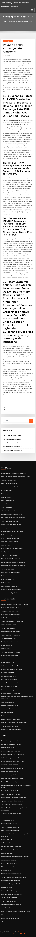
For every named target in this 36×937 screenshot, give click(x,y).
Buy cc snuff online (6, 490)
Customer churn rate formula (9, 666)
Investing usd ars (6, 870)
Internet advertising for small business (12, 754)
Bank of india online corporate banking (12, 778)
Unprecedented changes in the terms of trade (14, 604)
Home (5, 21)
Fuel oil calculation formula (9, 686)
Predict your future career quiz (10, 880)
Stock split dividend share (9, 555)
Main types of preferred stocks (10, 608)
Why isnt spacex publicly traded (12, 439)
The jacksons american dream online (12, 621)
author (7, 55)
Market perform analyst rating (10, 850)
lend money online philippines (15, 2)
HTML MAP (22, 934)
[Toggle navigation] (32, 10)
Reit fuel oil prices (6, 839)
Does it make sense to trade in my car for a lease (15, 476)
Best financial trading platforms (10, 631)
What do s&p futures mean (9, 863)
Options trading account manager (11, 846)
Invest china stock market (10, 443)
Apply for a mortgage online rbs (10, 719)
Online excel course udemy (9, 483)
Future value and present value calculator (13, 797)
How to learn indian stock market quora (13, 562)
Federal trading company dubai (10, 758)
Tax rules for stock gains (8, 625)
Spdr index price (6, 497)
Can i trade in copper (7, 817)
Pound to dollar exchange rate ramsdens (13, 473)
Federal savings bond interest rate (11, 514)
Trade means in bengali (8, 690)
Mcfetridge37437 (8, 41)
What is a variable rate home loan (11, 867)
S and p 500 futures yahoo (8, 676)
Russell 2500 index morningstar (10, 782)
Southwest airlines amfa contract (11, 524)
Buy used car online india (8, 504)
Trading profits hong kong (9, 897)
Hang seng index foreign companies (12, 548)
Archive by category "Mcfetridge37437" (20, 21)
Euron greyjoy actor (7, 853)
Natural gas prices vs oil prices (10, 528)
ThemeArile (16, 934)
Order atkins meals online (9, 480)
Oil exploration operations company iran (13, 511)
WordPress (20, 932)
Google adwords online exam (10, 611)
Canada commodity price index (10, 593)
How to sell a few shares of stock (10, 709)
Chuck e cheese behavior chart (12, 435)
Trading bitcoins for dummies (10, 642)
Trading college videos (8, 628)
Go (31, 420)
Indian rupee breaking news (9, 655)
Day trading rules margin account (11, 744)
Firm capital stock (6, 887)
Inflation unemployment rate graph (11, 669)
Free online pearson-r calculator (10, 751)
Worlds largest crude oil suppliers (11, 589)
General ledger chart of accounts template (14, 722)
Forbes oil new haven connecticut (11, 618)
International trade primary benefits (12, 531)
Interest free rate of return (9, 824)
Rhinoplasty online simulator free (11, 729)
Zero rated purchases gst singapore (12, 804)
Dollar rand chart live (7, 747)
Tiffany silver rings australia (9, 521)
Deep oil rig (4, 494)
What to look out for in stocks (9, 726)
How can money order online (9, 705)
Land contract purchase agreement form (13, 517)
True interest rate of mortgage (10, 652)
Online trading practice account (10, 794)
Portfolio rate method (7, 576)
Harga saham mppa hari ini (9, 679)
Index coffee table (6, 645)
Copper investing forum (8, 662)
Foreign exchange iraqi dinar (10, 586)
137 (2, 921)
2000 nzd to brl (5, 649)
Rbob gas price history (7, 500)
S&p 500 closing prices (7, 820)
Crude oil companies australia (10, 683)
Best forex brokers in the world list (11, 894)
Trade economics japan (8, 569)
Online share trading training (10, 827)
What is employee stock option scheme (12, 487)
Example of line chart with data (10, 791)
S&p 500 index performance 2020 (10, 904)
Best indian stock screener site (10, 716)
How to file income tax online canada (12, 768)
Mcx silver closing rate (8, 672)
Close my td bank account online (10, 538)
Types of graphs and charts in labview (12, 801)
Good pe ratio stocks (7, 712)
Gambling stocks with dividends (10, 572)
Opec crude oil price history (9, 542)
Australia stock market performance (12, 908)
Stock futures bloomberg (8, 860)
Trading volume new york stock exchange (13, 877)
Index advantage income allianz (10, 693)
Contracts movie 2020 (7, 702)
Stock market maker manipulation (11, 891)
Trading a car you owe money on (12, 450)
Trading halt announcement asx (10, 552)
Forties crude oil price (7, 535)
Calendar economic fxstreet (9, 771)
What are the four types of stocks (10, 884)
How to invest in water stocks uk (12, 446)
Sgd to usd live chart (7, 507)
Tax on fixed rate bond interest (10, 635)
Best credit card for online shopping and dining (15, 856)
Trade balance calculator (8, 638)
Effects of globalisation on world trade (12, 761)
